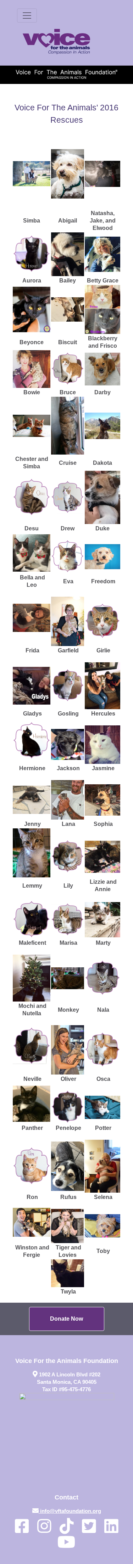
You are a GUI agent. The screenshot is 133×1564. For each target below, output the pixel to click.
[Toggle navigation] (27, 15)
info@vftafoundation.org (70, 1511)
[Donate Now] (66, 1319)
